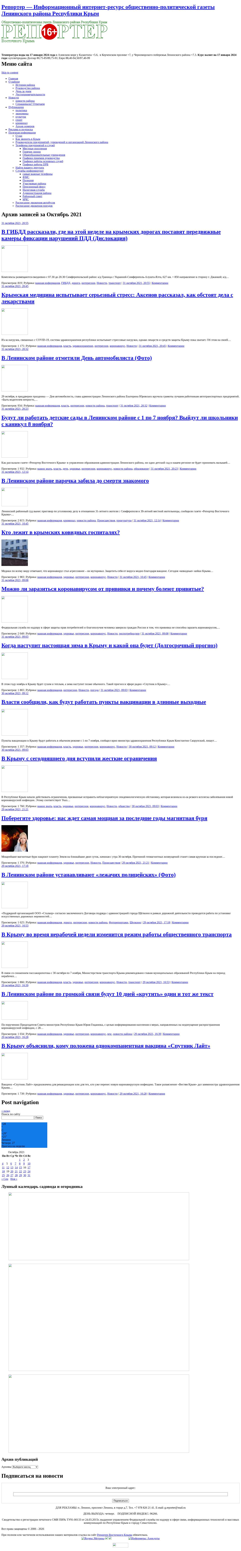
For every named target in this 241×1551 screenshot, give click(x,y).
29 (20, 1175)
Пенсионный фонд (34, 186)
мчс (109, 1033)
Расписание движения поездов (34, 205)
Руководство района (28, 88)
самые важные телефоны (38, 173)
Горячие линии (32, 151)
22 (20, 1171)
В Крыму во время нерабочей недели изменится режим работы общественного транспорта (116, 934)
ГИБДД (65, 282)
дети (65, 468)
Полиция (28, 180)
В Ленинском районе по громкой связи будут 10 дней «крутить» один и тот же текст (107, 994)
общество (124, 806)
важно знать (44, 468)
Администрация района (37, 193)
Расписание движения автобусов (35, 202)
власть (67, 345)
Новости (13, 97)
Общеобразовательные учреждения (44, 154)
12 (7, 1167)
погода (94, 690)
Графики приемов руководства (41, 158)
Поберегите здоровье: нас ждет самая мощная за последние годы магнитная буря (104, 818)
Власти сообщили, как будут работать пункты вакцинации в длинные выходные (103, 702)
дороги (76, 282)
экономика (22, 113)
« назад (5, 1110)
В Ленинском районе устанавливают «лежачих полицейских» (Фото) (88, 874)
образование (141, 468)
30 (24, 1175)
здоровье (75, 468)
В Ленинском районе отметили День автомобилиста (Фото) (76, 358)
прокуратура (124, 520)
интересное (88, 282)
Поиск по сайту (10, 1114)
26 (7, 1175)
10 (29, 1163)
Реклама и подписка (20, 129)
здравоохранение (83, 345)
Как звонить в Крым (28, 138)
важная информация (47, 282)
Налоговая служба (34, 189)
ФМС (26, 177)
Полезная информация (22, 132)
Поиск (38, 1117)
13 (11, 1167)
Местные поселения (35, 148)
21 (16, 1171)
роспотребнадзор (129, 633)
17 (29, 1167)
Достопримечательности (30, 94)
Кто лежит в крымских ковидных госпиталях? (60, 532)
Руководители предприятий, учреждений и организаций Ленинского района (62, 142)
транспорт (115, 282)
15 (20, 1167)
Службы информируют (30, 170)
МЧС (26, 199)
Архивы (6, 1466)
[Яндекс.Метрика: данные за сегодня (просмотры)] (93, 1538)
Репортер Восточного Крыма (114, 1534)
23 (24, 1171)
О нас (19, 135)
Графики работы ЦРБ (35, 164)
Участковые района (34, 183)
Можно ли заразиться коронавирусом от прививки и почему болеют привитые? (102, 589)
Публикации (16, 107)
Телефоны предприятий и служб (35, 145)
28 (16, 1175)
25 (3, 1175)
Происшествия (106, 520)
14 (16, 1167)
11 (3, 1167)
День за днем (23, 91)
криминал (22, 123)
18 (3, 1171)
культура (21, 116)
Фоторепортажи (118, 922)
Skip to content (9, 72)
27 (11, 1175)
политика (21, 110)
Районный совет (32, 196)
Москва (6, 45)
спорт (19, 119)
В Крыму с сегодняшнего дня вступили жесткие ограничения (79, 758)
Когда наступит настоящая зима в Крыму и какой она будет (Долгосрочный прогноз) (109, 645)
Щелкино (135, 922)
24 (29, 1171)
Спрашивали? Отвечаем (30, 103)
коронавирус (117, 345)
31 (29, 1175)
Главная (13, 78)
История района (25, 84)
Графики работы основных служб (43, 161)
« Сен (4, 1178)
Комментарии (160, 282)
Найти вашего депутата (30, 167)
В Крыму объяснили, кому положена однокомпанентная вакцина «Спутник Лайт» (105, 1045)
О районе (14, 81)
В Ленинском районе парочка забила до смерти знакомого (75, 480)
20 (11, 1171)
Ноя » (13, 1178)
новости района (25, 100)
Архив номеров (25, 126)
